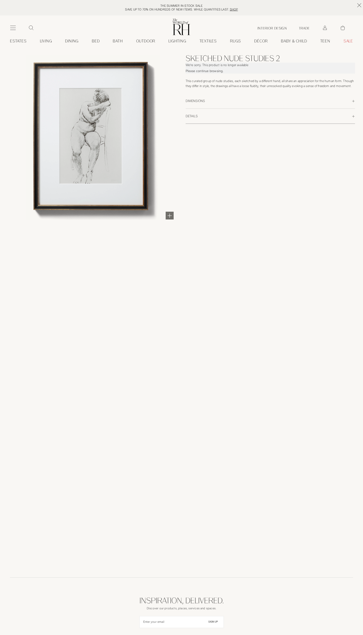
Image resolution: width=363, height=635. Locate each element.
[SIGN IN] (325, 28)
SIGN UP (213, 622)
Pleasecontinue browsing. (205, 71)
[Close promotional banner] (359, 5)
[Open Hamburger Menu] (13, 28)
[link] (294, 41)
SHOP (234, 9)
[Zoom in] (170, 215)
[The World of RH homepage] (181, 26)
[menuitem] (18, 41)
